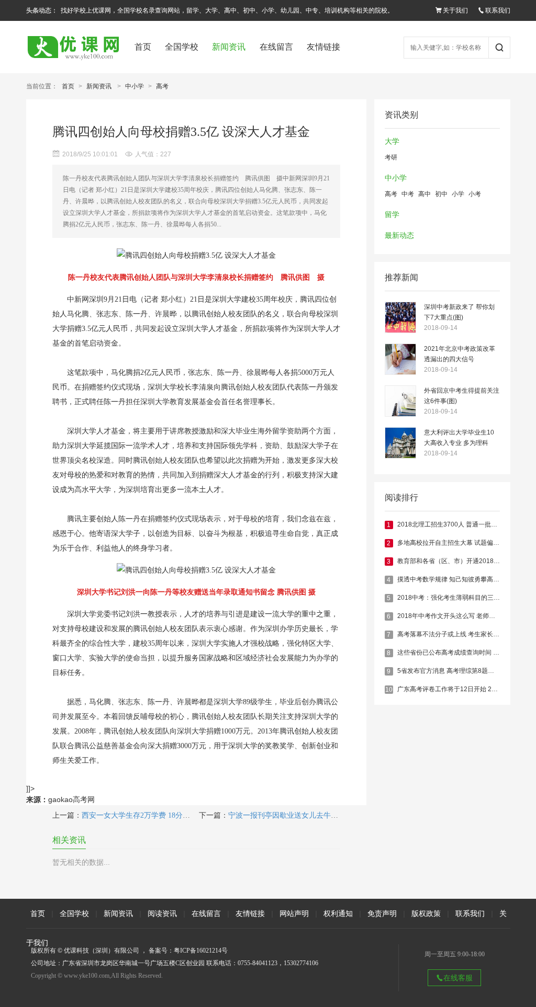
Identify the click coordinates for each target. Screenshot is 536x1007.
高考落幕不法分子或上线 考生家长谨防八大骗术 (464, 634)
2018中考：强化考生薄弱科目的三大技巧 (454, 597)
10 (389, 689)
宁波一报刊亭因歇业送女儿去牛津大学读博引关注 (308, 815)
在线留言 (276, 46)
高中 (424, 194)
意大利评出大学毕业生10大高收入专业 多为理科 (459, 438)
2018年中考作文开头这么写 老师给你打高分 (458, 616)
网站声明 (294, 913)
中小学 (134, 86)
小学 (458, 194)
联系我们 (497, 10)
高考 (162, 86)
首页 (143, 46)
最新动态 (399, 235)
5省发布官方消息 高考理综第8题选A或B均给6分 (464, 670)
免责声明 (382, 913)
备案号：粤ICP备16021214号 (188, 950)
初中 (441, 194)
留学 (392, 215)
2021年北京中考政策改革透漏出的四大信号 (459, 354)
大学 (392, 141)
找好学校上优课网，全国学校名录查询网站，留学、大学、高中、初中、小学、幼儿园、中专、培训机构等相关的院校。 (227, 10)
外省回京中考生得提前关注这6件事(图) (461, 396)
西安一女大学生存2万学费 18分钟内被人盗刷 (154, 815)
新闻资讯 (228, 46)
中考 (407, 194)
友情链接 (323, 46)
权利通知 (338, 913)
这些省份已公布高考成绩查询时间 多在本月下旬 (464, 652)
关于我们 (455, 10)
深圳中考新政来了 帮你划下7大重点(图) (459, 312)
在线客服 (458, 978)
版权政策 (426, 913)
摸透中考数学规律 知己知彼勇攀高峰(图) (453, 579)
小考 (474, 194)
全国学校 (181, 46)
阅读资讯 (162, 913)
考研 (391, 157)
